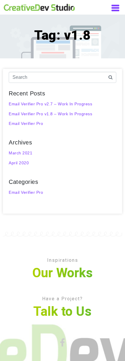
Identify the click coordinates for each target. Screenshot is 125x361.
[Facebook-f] (62, 342)
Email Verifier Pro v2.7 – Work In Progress (50, 104)
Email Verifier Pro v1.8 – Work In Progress (50, 113)
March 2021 (20, 153)
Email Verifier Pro (26, 123)
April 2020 (19, 163)
